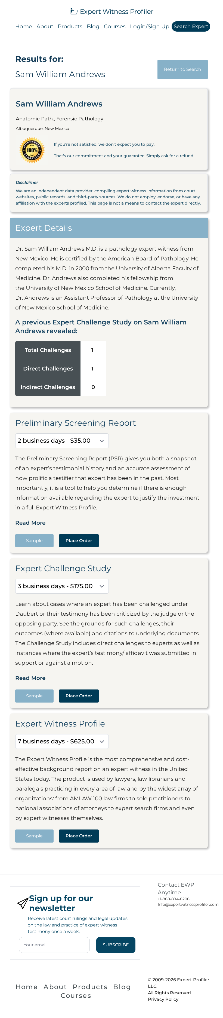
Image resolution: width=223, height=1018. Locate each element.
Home (23, 26)
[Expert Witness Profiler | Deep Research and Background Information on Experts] (111, 11)
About (44, 26)
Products (70, 26)
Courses (115, 26)
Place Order (79, 540)
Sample (34, 540)
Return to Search (182, 69)
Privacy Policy (163, 999)
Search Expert (191, 26)
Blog (93, 26)
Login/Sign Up (149, 26)
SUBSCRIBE (116, 944)
